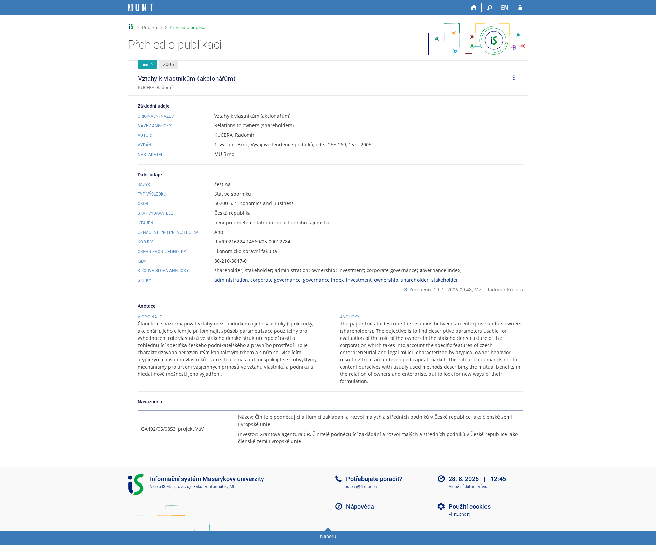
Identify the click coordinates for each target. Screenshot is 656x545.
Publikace (152, 27)
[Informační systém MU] (131, 26)
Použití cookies (470, 506)
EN (504, 7)
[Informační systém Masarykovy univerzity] (140, 7)
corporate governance (275, 280)
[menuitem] (511, 78)
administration (231, 280)
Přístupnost (459, 514)
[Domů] (474, 7)
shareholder (415, 280)
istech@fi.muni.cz (362, 486)
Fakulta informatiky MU (214, 486)
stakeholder (444, 280)
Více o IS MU (161, 486)
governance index (323, 280)
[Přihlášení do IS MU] (520, 7)
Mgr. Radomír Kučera (498, 289)
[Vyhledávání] (489, 7)
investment (359, 280)
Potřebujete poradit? (374, 478)
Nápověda (360, 506)
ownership (386, 280)
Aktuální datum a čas (468, 486)
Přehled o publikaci (189, 27)
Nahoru (328, 536)
